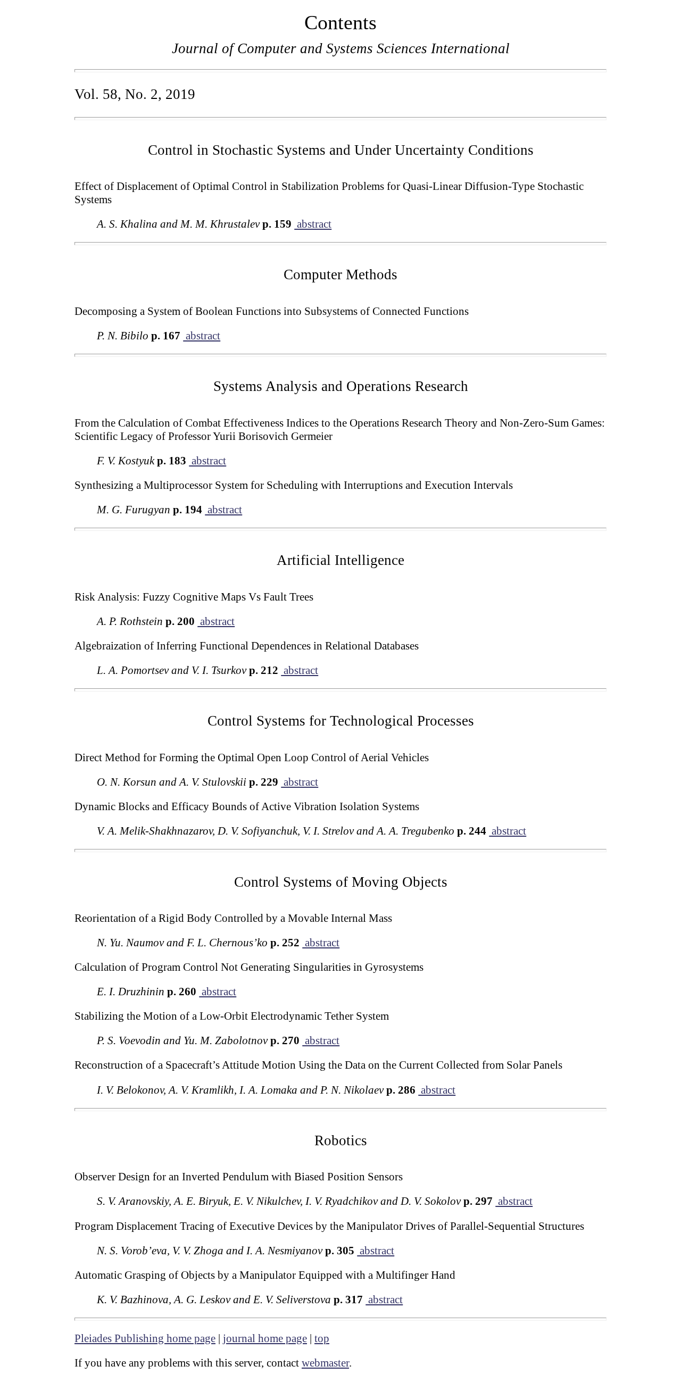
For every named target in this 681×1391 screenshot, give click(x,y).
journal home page (265, 1338)
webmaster (325, 1362)
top (321, 1338)
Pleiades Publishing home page (144, 1338)
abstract (312, 224)
